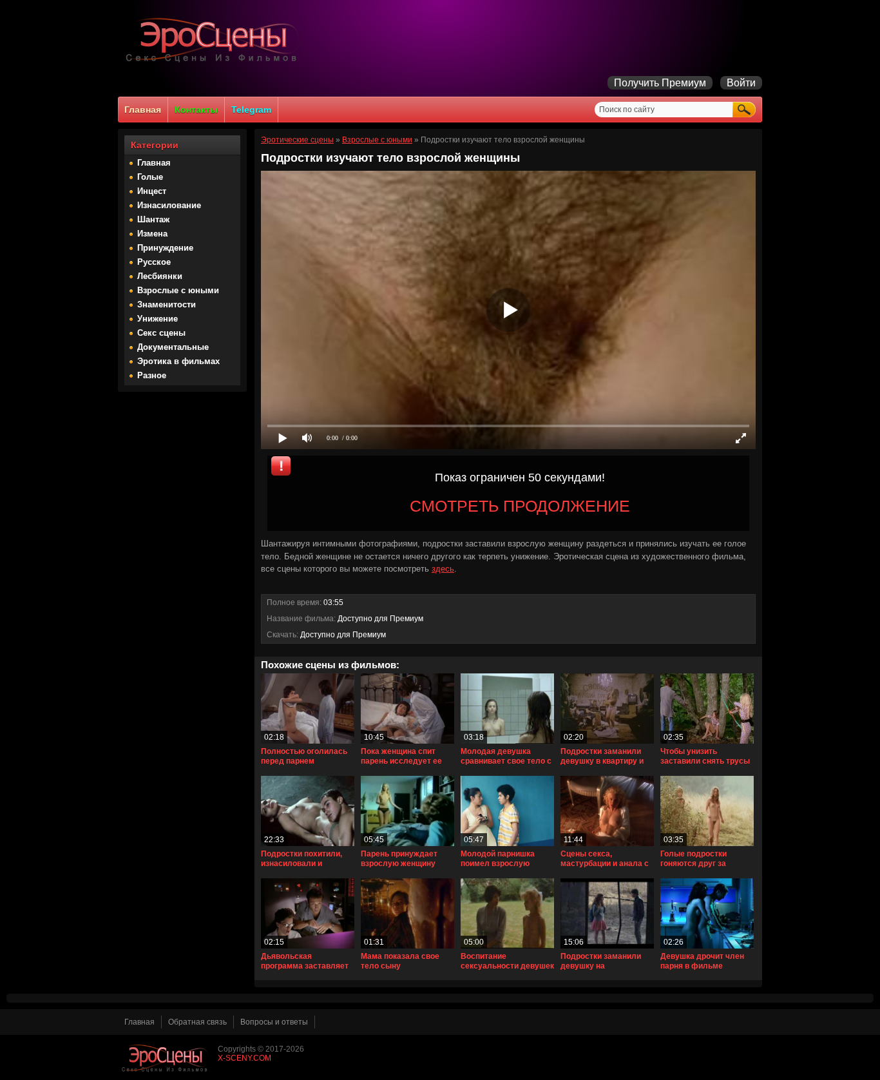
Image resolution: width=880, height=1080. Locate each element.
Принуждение (165, 248)
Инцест (151, 191)
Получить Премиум (660, 82)
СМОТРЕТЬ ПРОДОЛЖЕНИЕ (520, 506)
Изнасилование (169, 205)
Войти (741, 82)
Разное (151, 375)
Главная (142, 109)
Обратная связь (197, 1022)
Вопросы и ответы (274, 1022)
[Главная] (214, 61)
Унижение (157, 318)
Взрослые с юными (178, 290)
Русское (154, 262)
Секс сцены (161, 333)
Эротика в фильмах (178, 361)
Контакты (196, 109)
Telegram (251, 109)
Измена (152, 233)
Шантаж (153, 219)
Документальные (173, 347)
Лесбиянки (159, 276)
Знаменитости (166, 304)
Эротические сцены (297, 139)
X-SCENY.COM (244, 1058)
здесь (443, 569)
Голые (150, 177)
